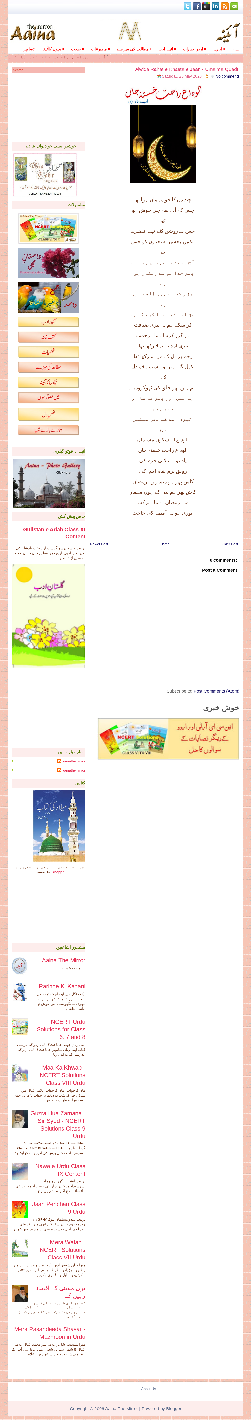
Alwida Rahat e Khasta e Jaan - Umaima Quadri (187, 69)
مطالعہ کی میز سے (134, 49)
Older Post (230, 544)
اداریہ (219, 49)
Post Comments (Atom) (216, 691)
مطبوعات (100, 49)
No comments (227, 76)
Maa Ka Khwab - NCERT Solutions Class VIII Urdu (62, 1075)
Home (165, 544)
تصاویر (29, 49)
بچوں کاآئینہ (53, 49)
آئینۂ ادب (167, 49)
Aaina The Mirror (63, 960)
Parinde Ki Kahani (62, 986)
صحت (77, 49)
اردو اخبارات (194, 49)
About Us (148, 1389)
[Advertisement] (48, 107)
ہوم (235, 49)
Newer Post (99, 544)
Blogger (57, 872)
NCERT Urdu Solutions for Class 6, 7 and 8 (61, 1029)
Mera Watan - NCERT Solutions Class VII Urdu (62, 1250)
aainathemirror (73, 761)
